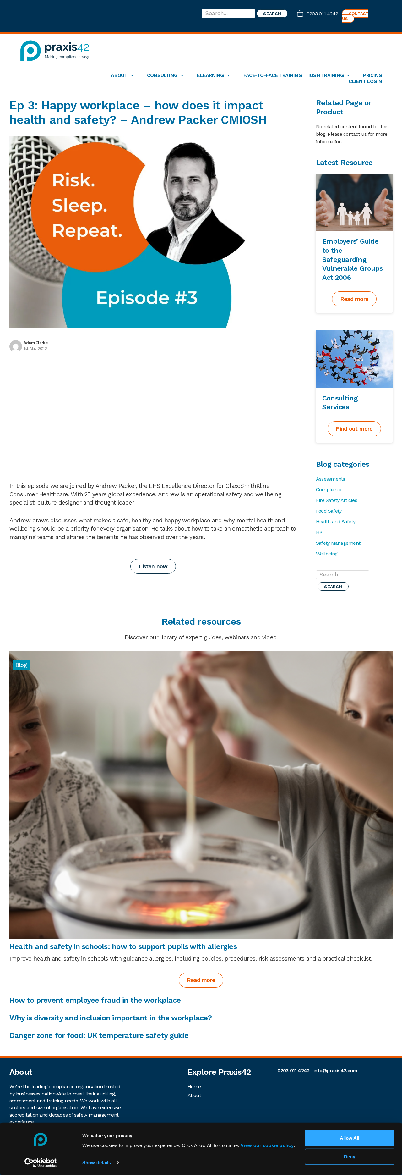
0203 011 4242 (322, 14)
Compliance (329, 490)
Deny (349, 1156)
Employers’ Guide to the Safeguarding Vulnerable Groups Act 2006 (352, 259)
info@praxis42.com (335, 1070)
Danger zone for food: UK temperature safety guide (98, 1035)
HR (319, 532)
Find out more (354, 428)
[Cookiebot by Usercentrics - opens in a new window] (40, 1162)
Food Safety (329, 511)
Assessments (330, 479)
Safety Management (338, 543)
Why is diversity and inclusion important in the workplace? (110, 1017)
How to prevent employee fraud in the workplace (95, 1000)
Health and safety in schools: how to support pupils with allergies (124, 946)
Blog (21, 665)
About (119, 75)
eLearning (210, 75)
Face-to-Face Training (272, 75)
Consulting (162, 75)
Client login (365, 81)
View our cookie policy (267, 1145)
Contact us (355, 16)
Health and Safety (335, 522)
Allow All (349, 1138)
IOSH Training (326, 75)
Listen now (153, 566)
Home (194, 1086)
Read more (354, 298)
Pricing (372, 75)
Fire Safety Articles (336, 500)
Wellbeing (326, 554)
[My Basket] (302, 14)
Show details (96, 1162)
